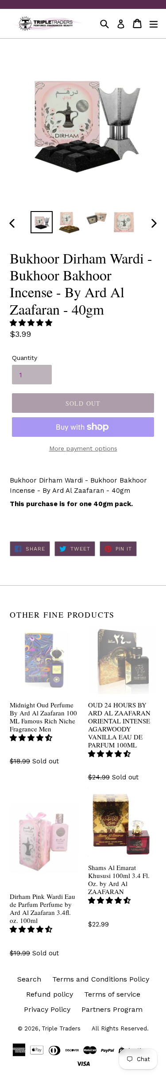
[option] (41, 222)
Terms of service (112, 994)
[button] (32, 323)
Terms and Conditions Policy (100, 979)
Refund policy (49, 994)
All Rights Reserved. (120, 1028)
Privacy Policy (47, 1009)
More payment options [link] (83, 448)
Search (29, 979)
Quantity (24, 357)
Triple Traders (61, 1028)
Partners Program (112, 1009)
